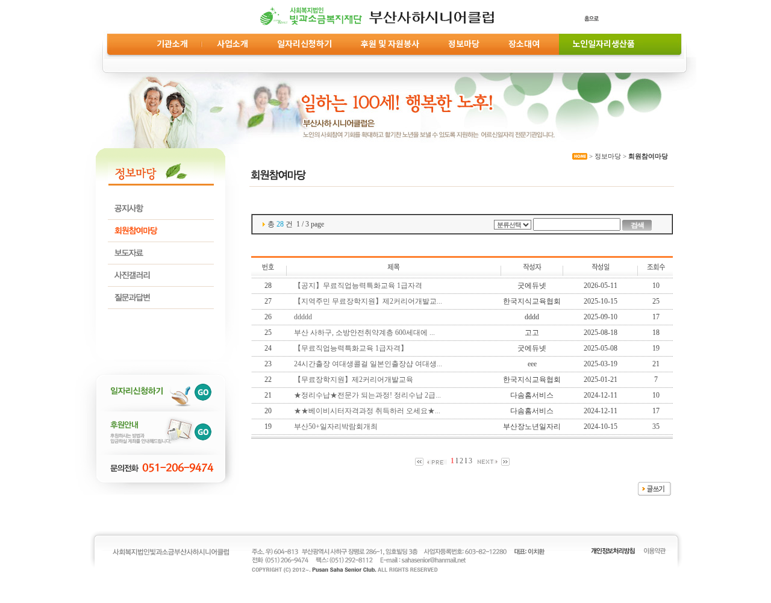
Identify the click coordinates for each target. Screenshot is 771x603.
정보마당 (463, 43)
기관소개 (172, 43)
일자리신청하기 (304, 43)
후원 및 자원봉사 (390, 43)
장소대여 (524, 43)
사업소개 (232, 43)
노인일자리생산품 (602, 43)
